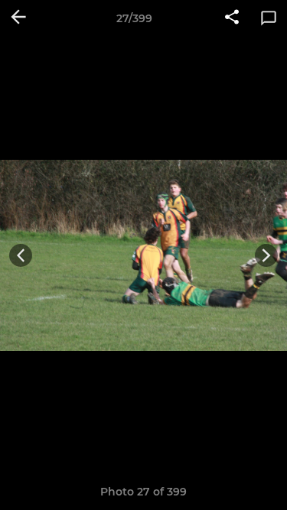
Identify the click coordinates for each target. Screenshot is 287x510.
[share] (232, 18)
